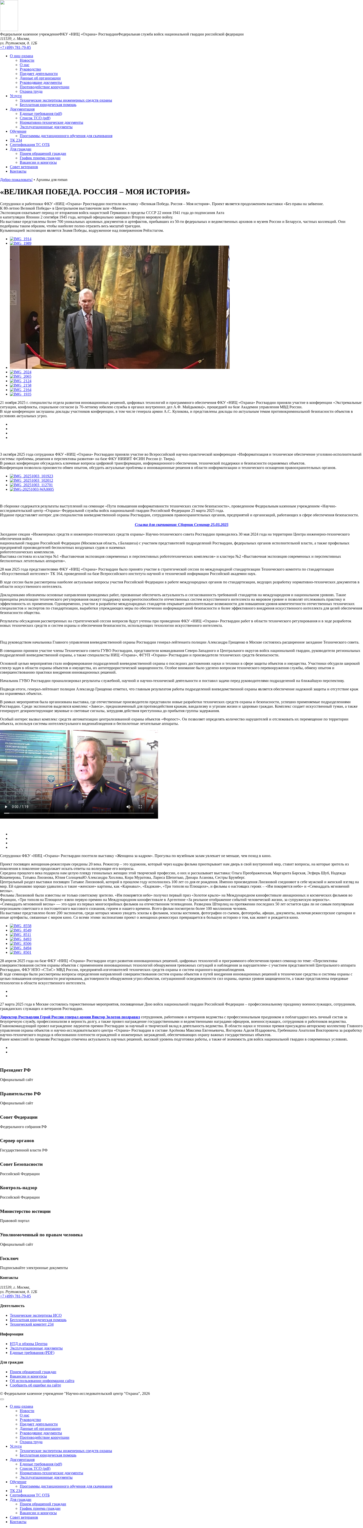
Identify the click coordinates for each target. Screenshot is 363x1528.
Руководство (30, 69)
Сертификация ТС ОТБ (30, 145)
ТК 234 (16, 140)
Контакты (18, 171)
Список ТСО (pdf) (35, 118)
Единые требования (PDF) (32, 1352)
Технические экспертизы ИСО (36, 1315)
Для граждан (20, 149)
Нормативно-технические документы (51, 122)
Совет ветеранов (24, 167)
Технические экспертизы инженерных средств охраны (66, 100)
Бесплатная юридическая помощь (48, 105)
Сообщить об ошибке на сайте (35, 1385)
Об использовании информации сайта (42, 1381)
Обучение (18, 131)
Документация (22, 109)
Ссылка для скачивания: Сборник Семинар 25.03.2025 (181, 524)
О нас (24, 65)
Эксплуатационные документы (46, 127)
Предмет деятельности (39, 74)
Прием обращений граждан (43, 153)
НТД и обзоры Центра (28, 1344)
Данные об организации (40, 78)
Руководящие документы (41, 82)
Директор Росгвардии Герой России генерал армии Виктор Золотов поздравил (70, 1017)
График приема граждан (40, 158)
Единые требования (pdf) (41, 113)
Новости (27, 60)
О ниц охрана (21, 56)
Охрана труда (31, 91)
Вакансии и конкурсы (38, 162)
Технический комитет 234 (32, 1324)
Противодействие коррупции (44, 87)
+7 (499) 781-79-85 (15, 47)
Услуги (16, 96)
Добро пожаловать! (16, 180)
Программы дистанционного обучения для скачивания (66, 136)
